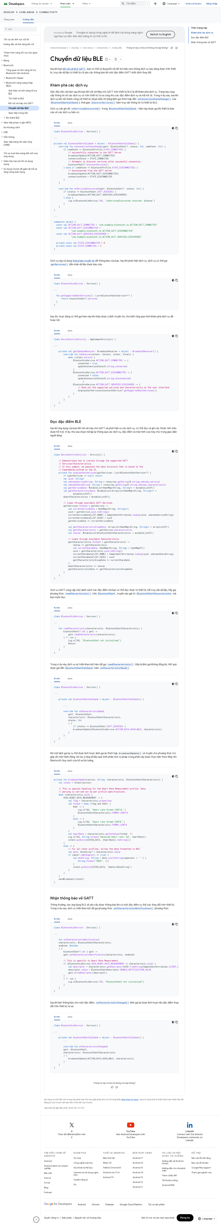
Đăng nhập (211, 3)
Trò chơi (77, 1158)
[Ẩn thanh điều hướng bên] (36, 1220)
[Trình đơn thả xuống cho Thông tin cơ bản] (53, 3)
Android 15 (138, 1167)
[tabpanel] (114, 190)
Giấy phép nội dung (129, 1099)
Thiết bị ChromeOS (112, 1167)
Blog (46, 1187)
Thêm (85, 3)
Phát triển (65, 3)
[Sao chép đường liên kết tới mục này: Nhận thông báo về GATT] (97, 898)
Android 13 (138, 1177)
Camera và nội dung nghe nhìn (86, 1173)
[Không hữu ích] (176, 48)
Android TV (108, 1177)
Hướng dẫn (28, 19)
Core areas (26, 12)
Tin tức (47, 1182)
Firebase (109, 1204)
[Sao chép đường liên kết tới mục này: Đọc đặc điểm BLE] (84, 422)
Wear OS (107, 1162)
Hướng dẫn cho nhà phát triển (173, 1169)
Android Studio (193, 3)
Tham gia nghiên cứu (202, 1172)
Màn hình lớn (109, 1158)
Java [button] (69, 122)
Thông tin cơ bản (40, 3)
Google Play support (201, 1167)
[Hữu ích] (172, 48)
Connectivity (48, 12)
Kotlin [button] (57, 122)
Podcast (48, 1192)
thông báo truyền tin (83, 260)
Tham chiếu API (169, 1175)
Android (48, 1161)
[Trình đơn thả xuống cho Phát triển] (75, 3)
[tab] (57, 122)
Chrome (95, 1204)
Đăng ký (185, 1217)
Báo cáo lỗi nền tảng (201, 1158)
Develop (9, 12)
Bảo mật (48, 1173)
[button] (19, 60)
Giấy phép (67, 1218)
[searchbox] (20, 29)
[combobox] (135, 3)
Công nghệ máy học (83, 1162)
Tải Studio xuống (170, 1180)
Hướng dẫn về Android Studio (172, 1162)
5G (75, 1184)
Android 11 (138, 1187)
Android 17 (138, 1158)
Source (47, 1178)
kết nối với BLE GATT (74, 68)
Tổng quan (9, 19)
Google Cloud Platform (131, 1204)
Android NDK (168, 1185)
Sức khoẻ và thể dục (83, 1167)
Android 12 (138, 1182)
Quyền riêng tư (81, 1179)
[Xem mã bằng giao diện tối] (173, 128)
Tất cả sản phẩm (156, 1204)
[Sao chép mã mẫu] (176, 128)
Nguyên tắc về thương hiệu (88, 1218)
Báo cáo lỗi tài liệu (200, 1162)
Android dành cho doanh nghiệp (56, 1167)
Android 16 (138, 1162)
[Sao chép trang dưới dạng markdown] (116, 59)
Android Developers (59, 48)
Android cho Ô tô (111, 1172)
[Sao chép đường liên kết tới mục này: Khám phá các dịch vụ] (91, 85)
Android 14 (138, 1172)
